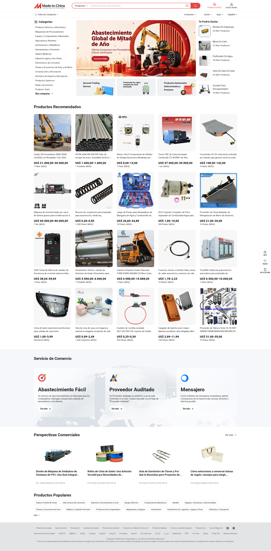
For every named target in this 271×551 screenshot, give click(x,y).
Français (92, 533)
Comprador (189, 14)
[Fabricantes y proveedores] (49, 6)
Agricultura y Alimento (45, 40)
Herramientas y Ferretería (47, 49)
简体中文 (62, 533)
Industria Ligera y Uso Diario (48, 58)
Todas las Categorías (47, 14)
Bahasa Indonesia (230, 533)
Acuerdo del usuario (91, 528)
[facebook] (228, 528)
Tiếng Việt (216, 533)
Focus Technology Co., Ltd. (131, 539)
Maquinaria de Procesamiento (49, 31)
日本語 (82, 533)
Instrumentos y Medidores (47, 45)
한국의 (157, 533)
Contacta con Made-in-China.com (135, 528)
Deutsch (112, 533)
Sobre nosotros (61, 528)
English (52, 533)
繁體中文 (72, 533)
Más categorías (42, 93)
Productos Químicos (45, 80)
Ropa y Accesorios (44, 85)
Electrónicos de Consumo (47, 62)
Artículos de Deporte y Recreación (51, 76)
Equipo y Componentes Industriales (52, 36)
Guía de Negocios (216, 528)
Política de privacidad (111, 528)
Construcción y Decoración (48, 71)
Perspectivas (201, 528)
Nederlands (176, 533)
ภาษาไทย (195, 533)
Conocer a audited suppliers (181, 528)
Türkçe (205, 533)
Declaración (75, 528)
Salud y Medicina (43, 53)
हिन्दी (186, 533)
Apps (219, 14)
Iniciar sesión (231, 7)
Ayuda (207, 14)
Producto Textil (42, 89)
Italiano (134, 533)
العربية (166, 533)
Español (102, 533)
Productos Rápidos (159, 528)
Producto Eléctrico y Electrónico (50, 27)
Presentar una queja (44, 528)
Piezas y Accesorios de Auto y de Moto (53, 67)
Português (123, 533)
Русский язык (146, 533)
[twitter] (234, 528)
